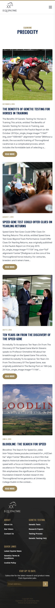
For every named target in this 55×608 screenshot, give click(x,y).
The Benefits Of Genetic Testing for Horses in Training (26, 111)
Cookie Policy (10, 563)
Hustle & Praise (31, 603)
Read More (10, 154)
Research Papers (36, 529)
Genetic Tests (34, 524)
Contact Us (9, 533)
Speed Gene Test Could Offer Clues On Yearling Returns (27, 223)
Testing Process (35, 533)
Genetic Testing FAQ (38, 538)
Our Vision (8, 529)
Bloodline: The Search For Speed (24, 444)
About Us (8, 524)
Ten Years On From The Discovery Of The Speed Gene (27, 336)
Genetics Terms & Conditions (11, 556)
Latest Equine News (12, 551)
